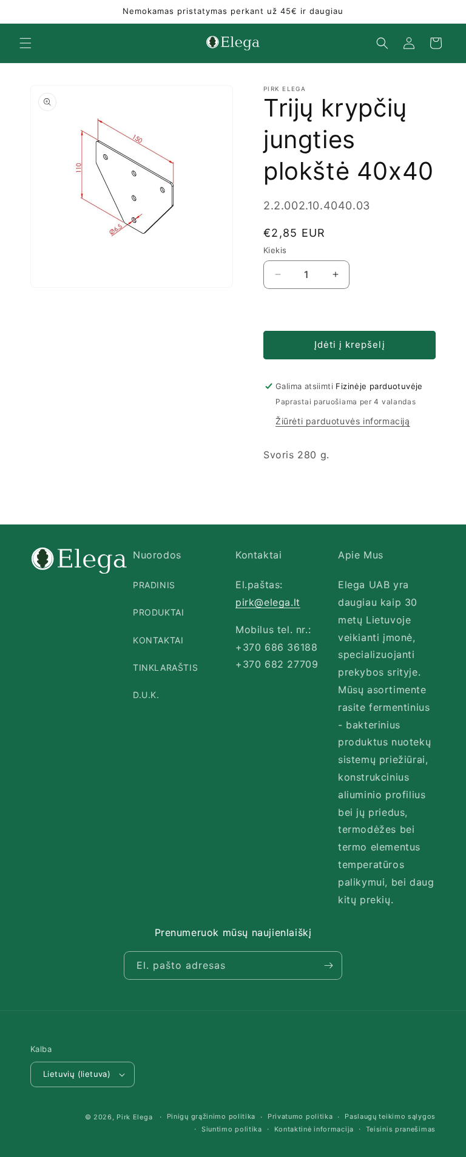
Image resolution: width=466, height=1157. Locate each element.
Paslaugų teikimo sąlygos (390, 1116)
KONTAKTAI (158, 640)
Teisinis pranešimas (401, 1129)
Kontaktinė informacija (314, 1129)
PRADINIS (154, 585)
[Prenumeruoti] (328, 965)
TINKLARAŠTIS (165, 667)
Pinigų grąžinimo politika (211, 1116)
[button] (25, 43)
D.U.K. (146, 695)
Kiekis (274, 250)
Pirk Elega (134, 1117)
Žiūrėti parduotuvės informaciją (342, 421)
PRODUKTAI (158, 612)
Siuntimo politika (231, 1129)
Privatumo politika (300, 1116)
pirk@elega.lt (267, 602)
